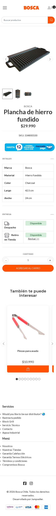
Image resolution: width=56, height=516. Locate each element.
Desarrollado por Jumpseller (28, 499)
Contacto (7, 428)
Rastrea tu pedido (11, 417)
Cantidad (28, 254)
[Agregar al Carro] (28, 368)
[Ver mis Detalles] (49, 7)
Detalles (7, 159)
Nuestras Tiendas (11, 449)
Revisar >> (33, 238)
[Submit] (51, 20)
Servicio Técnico (11, 425)
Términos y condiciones (14, 460)
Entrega (6, 214)
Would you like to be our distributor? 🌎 (23, 413)
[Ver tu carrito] (52, 7)
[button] (16, 379)
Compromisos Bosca (13, 464)
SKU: (21, 135)
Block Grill (8, 421)
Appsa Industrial (11, 432)
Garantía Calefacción (13, 453)
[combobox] (28, 20)
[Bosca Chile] (28, 7)
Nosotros (7, 446)
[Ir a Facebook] (25, 483)
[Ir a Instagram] (31, 483)
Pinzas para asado (27, 350)
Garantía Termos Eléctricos (16, 457)
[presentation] (6, 59)
